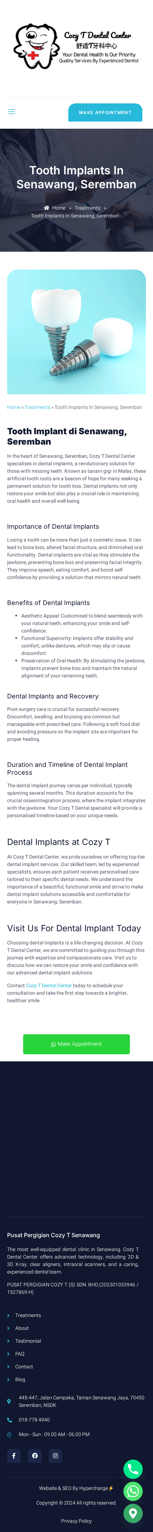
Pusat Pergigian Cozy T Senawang (53, 1235)
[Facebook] (34, 1455)
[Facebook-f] (14, 1455)
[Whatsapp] (133, 1491)
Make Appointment (80, 1044)
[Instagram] (55, 1455)
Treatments (37, 407)
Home (13, 407)
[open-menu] (11, 113)
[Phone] (133, 1469)
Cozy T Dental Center (49, 985)
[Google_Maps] (133, 1513)
